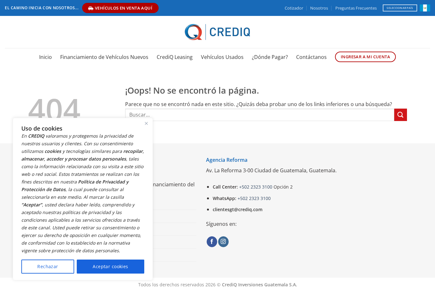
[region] (83, 199)
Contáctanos (311, 57)
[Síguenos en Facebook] (212, 241)
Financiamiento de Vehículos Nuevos (104, 57)
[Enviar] (400, 115)
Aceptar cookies (110, 266)
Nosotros (319, 8)
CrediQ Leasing (175, 57)
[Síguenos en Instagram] (223, 241)
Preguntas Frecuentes (356, 8)
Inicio (45, 57)
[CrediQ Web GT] (218, 32)
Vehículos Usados (222, 57)
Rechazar (47, 266)
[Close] (146, 123)
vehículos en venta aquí (123, 8)
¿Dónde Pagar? (270, 57)
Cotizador (294, 8)
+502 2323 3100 (255, 187)
